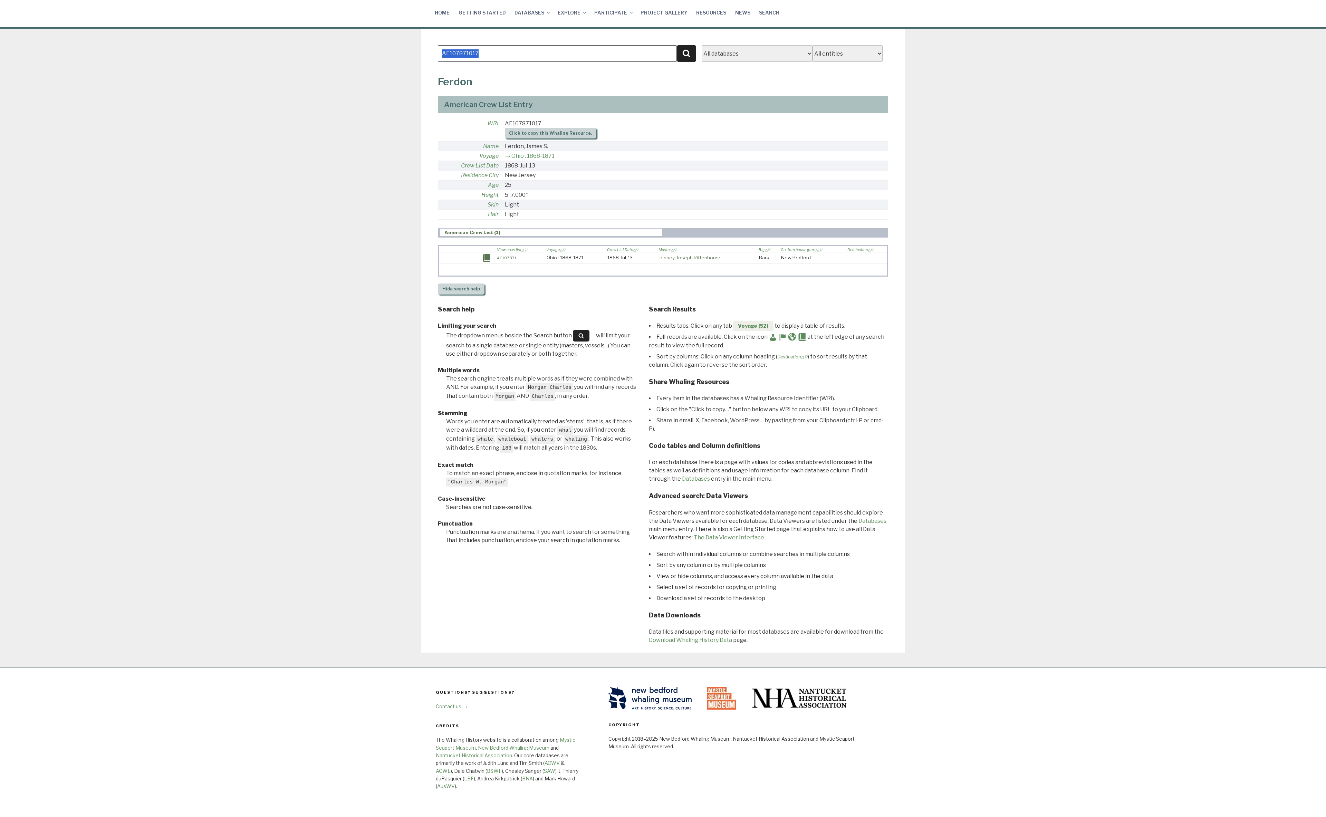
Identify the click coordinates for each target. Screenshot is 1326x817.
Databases (529, 13)
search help (461, 288)
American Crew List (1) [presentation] (472, 232)
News (742, 13)
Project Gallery (664, 13)
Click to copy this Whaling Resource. (550, 133)
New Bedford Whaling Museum (513, 748)
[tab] (551, 232)
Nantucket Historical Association (474, 755)
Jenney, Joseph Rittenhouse (690, 257)
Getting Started (482, 13)
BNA (527, 778)
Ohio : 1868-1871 (533, 156)
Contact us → (451, 706)
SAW (549, 771)
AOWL (443, 771)
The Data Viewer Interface (729, 537)
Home (442, 13)
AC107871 (506, 258)
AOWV (552, 763)
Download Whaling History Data (690, 640)
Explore (569, 13)
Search (769, 13)
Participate (610, 13)
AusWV (446, 786)
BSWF (494, 771)
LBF (469, 778)
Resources (711, 13)
